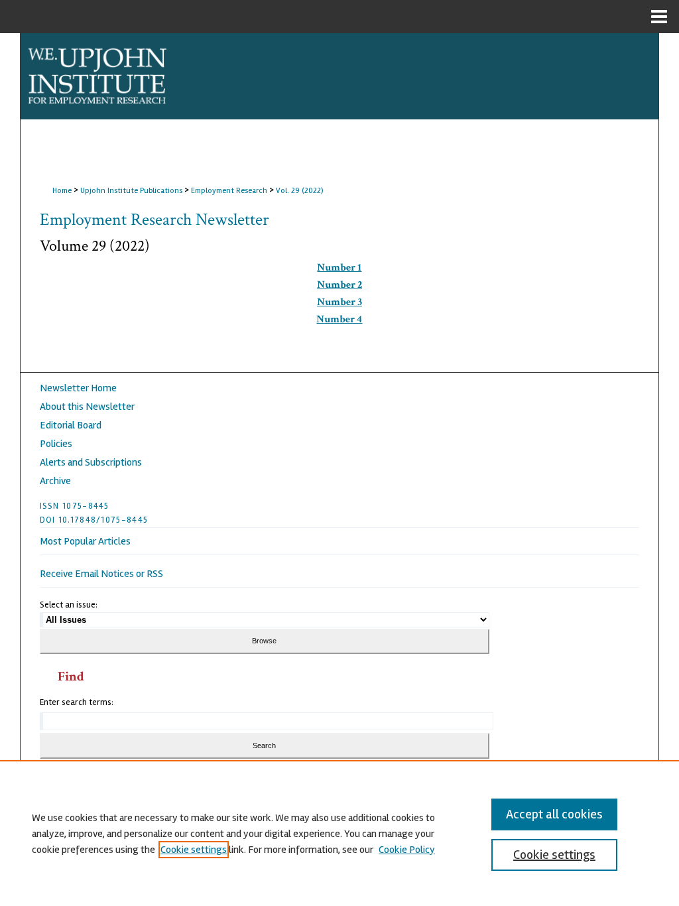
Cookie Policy (407, 849)
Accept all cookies (554, 814)
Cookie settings (193, 849)
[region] (339, 833)
